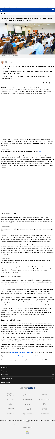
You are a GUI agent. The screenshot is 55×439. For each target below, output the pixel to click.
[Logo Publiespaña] (27, 413)
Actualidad (7, 9)
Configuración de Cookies (30, 420)
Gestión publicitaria (47, 420)
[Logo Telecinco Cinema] (27, 409)
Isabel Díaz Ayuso (20, 359)
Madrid (3, 13)
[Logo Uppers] (10, 409)
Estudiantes (36, 359)
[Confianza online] (27, 434)
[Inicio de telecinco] (1, 10)
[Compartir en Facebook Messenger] (50, 83)
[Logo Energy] (27, 404)
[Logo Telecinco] (27, 395)
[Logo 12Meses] (44, 409)
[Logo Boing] (10, 404)
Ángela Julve (7, 61)
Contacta (27, 421)
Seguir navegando (6, 378)
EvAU (42, 359)
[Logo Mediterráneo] (44, 413)
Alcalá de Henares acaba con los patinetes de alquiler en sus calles (19, 151)
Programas (4, 371)
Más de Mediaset (6, 382)
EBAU (46, 359)
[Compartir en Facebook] (53, 83)
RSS (53, 420)
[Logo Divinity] (10, 399)
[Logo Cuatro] (44, 395)
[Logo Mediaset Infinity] (10, 395)
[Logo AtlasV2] (10, 413)
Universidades (29, 359)
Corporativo (4, 374)
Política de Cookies (39, 420)
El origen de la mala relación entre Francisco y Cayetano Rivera (14, 7)
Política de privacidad (19, 420)
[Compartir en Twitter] (47, 83)
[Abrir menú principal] (53, 10)
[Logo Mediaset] (27, 388)
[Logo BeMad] (44, 404)
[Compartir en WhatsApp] (44, 83)
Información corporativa (9, 420)
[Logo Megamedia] (28, 427)
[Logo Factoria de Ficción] (44, 399)
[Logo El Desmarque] (27, 399)
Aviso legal (2, 420)
